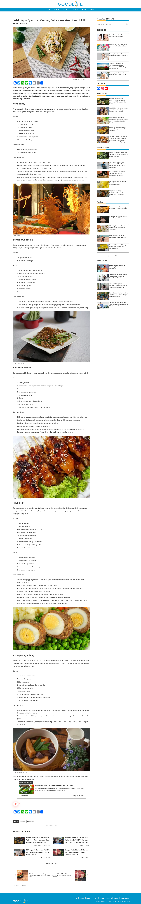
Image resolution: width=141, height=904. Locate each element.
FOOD (17, 821)
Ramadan (31, 821)
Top (76, 898)
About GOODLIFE (92, 898)
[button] (127, 24)
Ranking (82, 898)
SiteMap (116, 898)
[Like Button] (15, 804)
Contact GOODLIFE (105, 898)
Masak (23, 821)
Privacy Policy (125, 898)
